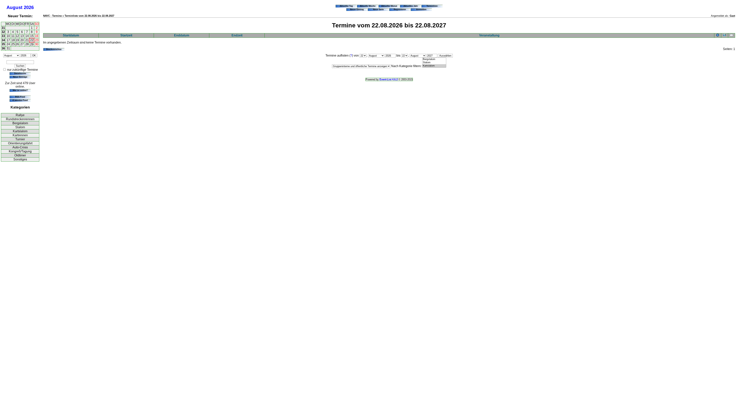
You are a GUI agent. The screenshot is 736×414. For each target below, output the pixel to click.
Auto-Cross (20, 147)
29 (32, 44)
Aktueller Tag (346, 6)
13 (22, 36)
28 (27, 44)
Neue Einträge (20, 77)
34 (3, 40)
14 (27, 36)
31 (3, 28)
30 (36, 44)
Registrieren (400, 9)
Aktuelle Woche (367, 6)
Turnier (20, 139)
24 (8, 44)
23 (37, 40)
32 (3, 32)
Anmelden (421, 9)
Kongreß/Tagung (20, 151)
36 (3, 48)
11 (13, 36)
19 (17, 40)
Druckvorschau (54, 49)
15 (32, 36)
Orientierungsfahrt (20, 143)
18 (13, 40)
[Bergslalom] (434, 59)
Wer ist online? (20, 90)
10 (8, 36)
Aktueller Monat (389, 6)
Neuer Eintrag (357, 9)
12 (17, 36)
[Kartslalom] (434, 65)
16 (36, 36)
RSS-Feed (20, 97)
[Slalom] (434, 62)
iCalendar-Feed (20, 100)
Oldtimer (20, 155)
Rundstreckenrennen (20, 119)
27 (22, 44)
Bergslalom (20, 123)
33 (3, 36)
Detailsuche (20, 73)
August (14, 7)
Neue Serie (378, 9)
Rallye (20, 115)
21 (27, 40)
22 (32, 40)
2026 (29, 7)
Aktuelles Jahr (410, 6)
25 (13, 44)
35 (3, 44)
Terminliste (432, 6)
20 (22, 40)
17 (8, 40)
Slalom (20, 127)
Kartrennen (20, 135)
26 (17, 44)
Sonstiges (20, 159)
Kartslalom (20, 131)
